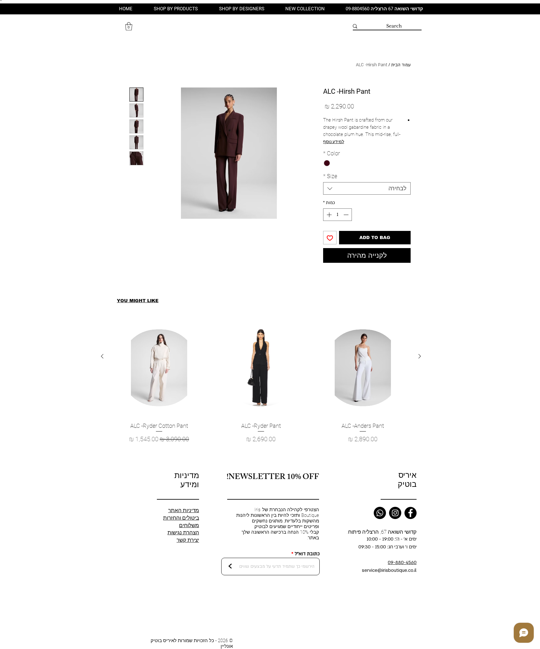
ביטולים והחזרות (181, 518)
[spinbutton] (337, 215)
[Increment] (328, 215)
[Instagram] (395, 513)
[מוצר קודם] (419, 356)
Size (330, 176)
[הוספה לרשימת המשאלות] (330, 237)
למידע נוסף (333, 141)
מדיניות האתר (183, 510)
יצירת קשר (188, 540)
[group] (260, 392)
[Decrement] (346, 215)
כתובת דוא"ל (307, 554)
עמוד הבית (401, 65)
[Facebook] (410, 513)
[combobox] (367, 188)
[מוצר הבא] (102, 356)
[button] (128, 26)
